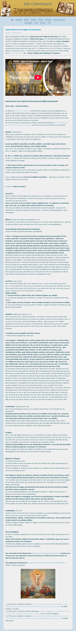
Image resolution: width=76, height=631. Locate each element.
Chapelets (48, 19)
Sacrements (28, 22)
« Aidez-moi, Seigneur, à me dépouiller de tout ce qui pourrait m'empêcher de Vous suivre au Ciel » (37, 612)
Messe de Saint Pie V (16, 53)
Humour (42, 22)
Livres (36, 22)
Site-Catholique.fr (38, 4)
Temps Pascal (16, 32)
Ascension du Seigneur (22, 111)
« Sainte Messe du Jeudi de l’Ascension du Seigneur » (47, 563)
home (12, 19)
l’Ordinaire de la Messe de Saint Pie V (45, 553)
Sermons (34, 19)
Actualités (19, 19)
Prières (40, 19)
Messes (26, 19)
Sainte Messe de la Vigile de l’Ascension (23, 30)
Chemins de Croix (59, 19)
